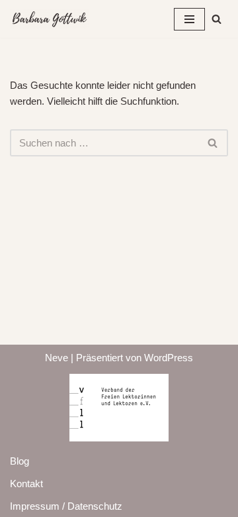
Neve (56, 357)
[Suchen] (216, 19)
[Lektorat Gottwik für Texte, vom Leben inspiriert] (49, 19)
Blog (19, 461)
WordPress (168, 357)
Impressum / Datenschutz (66, 506)
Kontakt (26, 483)
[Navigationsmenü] (189, 19)
